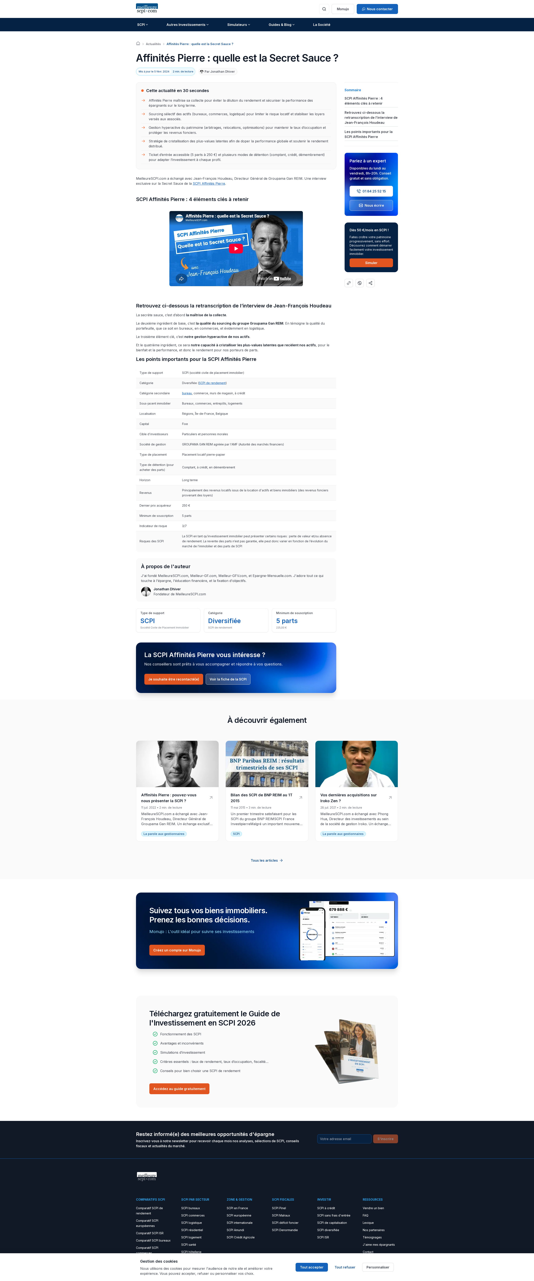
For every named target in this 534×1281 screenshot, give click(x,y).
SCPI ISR (323, 1237)
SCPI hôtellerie (191, 1252)
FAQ (365, 1215)
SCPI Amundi (235, 1230)
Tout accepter (312, 1267)
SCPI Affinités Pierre (209, 183)
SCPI (141, 25)
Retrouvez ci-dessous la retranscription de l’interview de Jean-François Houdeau (371, 117)
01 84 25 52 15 (374, 191)
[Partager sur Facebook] (359, 283)
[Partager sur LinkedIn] (370, 283)
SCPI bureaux (190, 1208)
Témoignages (372, 1237)
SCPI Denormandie (285, 1230)
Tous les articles (264, 860)
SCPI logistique (191, 1222)
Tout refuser (345, 1267)
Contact (368, 1252)
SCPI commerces (193, 1215)
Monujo (343, 9)
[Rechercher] (324, 9)
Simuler (371, 263)
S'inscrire (386, 1139)
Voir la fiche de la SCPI (228, 679)
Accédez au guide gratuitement (179, 1089)
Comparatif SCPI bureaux (153, 1240)
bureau (187, 393)
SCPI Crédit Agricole (241, 1237)
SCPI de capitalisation (332, 1222)
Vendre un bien (373, 1208)
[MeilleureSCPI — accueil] (147, 8)
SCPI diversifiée (328, 1230)
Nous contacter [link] (380, 9)
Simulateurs (237, 25)
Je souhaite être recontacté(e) (173, 679)
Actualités (153, 44)
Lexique (368, 1222)
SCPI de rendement (212, 383)
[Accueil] (138, 43)
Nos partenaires (374, 1230)
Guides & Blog (280, 25)
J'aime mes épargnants (379, 1244)
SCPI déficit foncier (285, 1222)
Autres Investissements (185, 25)
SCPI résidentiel (192, 1230)
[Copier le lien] (349, 283)
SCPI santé (188, 1244)
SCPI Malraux (281, 1215)
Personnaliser (377, 1267)
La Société (321, 25)
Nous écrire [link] (374, 205)
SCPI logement (191, 1237)
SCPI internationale (240, 1222)
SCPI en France (237, 1208)
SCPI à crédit (326, 1208)
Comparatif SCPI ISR (150, 1233)
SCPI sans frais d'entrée (333, 1215)
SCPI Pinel (279, 1208)
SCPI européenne (239, 1215)
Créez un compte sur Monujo (177, 950)
